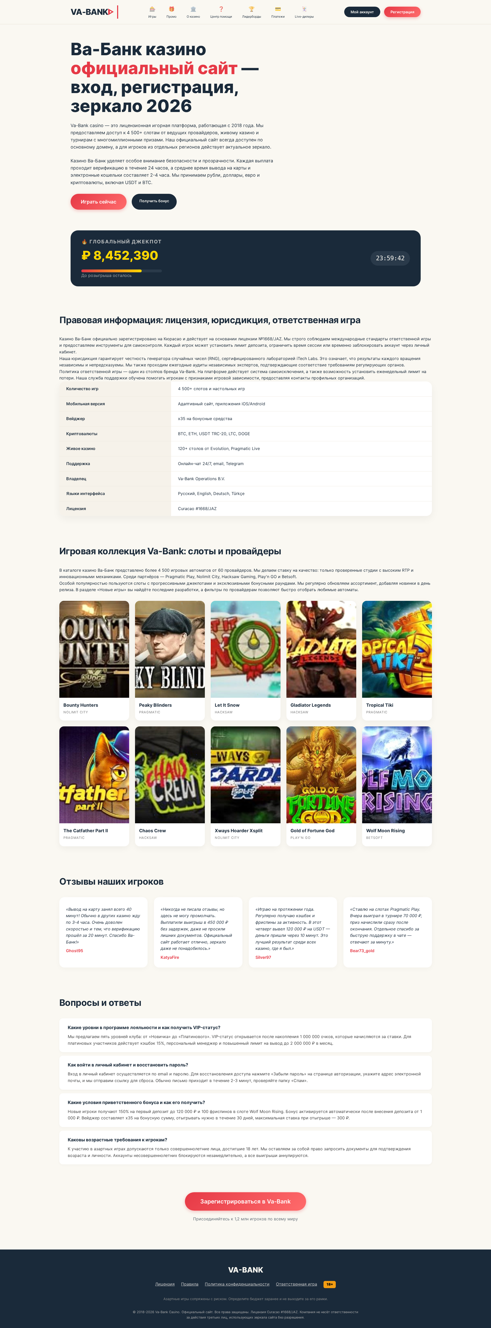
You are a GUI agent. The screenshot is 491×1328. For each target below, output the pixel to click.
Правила (189, 1284)
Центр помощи (221, 12)
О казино (193, 12)
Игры (152, 12)
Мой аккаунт (362, 12)
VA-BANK (92, 12)
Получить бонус (154, 201)
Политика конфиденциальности (237, 1284)
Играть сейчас (98, 202)
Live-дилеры (304, 12)
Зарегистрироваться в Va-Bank (245, 1201)
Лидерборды (251, 12)
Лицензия (165, 1284)
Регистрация (402, 12)
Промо (171, 12)
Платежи (278, 12)
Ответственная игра (296, 1284)
